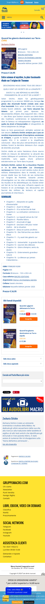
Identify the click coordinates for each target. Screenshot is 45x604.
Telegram (7, 526)
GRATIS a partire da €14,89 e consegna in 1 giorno (24, 462)
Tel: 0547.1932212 (10, 547)
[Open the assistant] (5, 598)
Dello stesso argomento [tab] (10, 363)
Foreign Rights (9, 495)
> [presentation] (23, 32)
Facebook (7, 529)
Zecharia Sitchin (8, 44)
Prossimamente (9, 515)
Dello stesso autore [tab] (9, 359)
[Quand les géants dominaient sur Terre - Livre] (8, 58)
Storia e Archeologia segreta (29, 57)
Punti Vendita (8, 492)
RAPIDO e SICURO (24, 456)
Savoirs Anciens (24, 60)
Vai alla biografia (10, 444)
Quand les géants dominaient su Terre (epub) (28, 333)
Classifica (7, 509)
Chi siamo (7, 486)
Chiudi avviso (29, 602)
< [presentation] (21, 32)
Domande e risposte (11, 554)
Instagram (7, 532)
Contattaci (7, 556)
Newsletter (7, 489)
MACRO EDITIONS (25, 55)
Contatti (6, 498)
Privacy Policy (17, 602)
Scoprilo (28, 319)
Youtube (6, 535)
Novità (5, 512)
